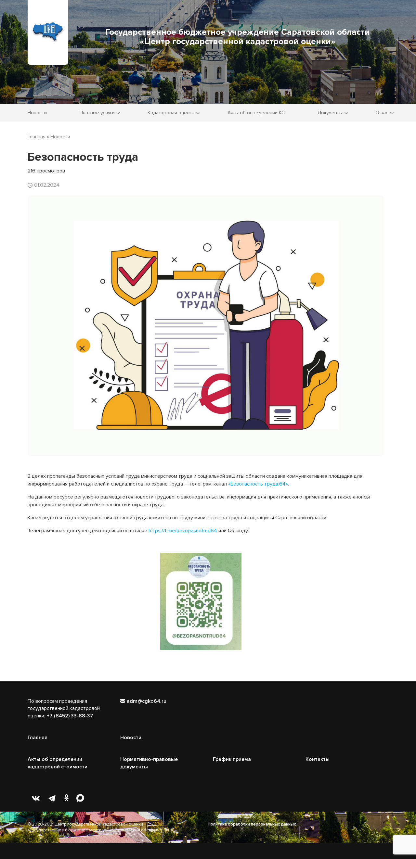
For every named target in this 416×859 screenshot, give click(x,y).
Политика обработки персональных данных (252, 824)
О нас (381, 113)
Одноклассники (68, 798)
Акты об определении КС (256, 113)
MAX (84, 798)
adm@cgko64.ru (146, 701)
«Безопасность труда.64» (258, 484)
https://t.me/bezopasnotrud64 (183, 530)
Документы (330, 113)
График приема (232, 759)
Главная (37, 737)
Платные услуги (97, 113)
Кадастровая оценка (171, 113)
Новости (37, 113)
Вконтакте (36, 798)
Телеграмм (52, 798)
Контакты (318, 759)
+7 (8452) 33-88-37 (69, 716)
